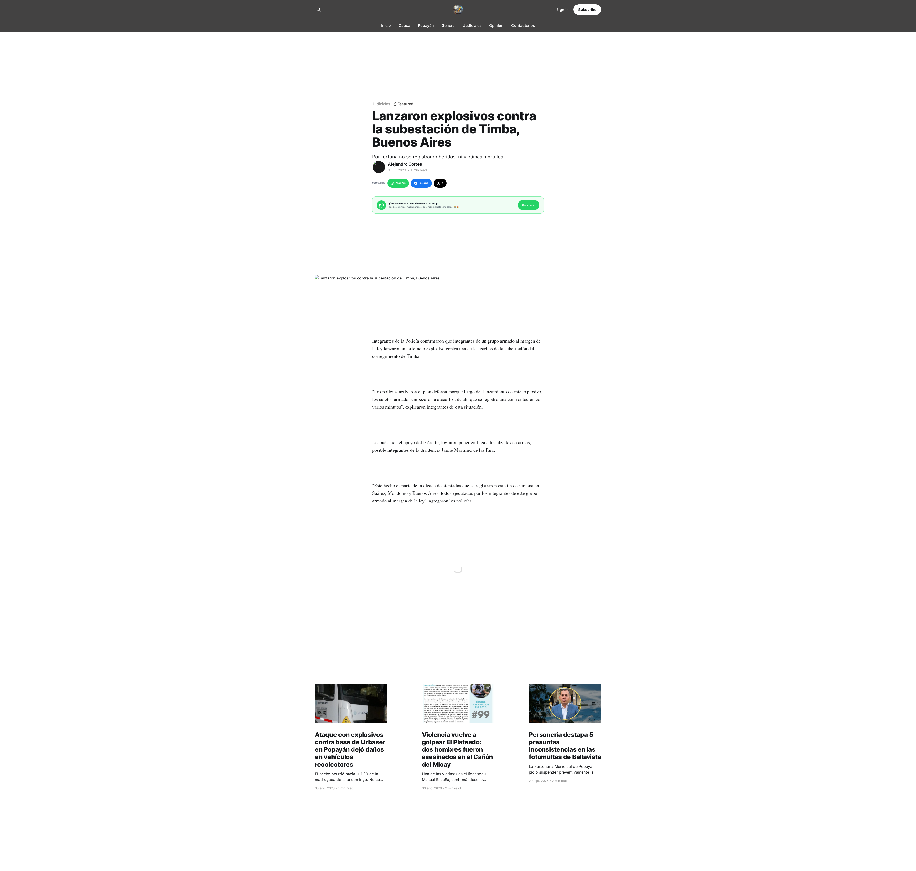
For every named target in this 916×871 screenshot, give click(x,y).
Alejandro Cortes (405, 164)
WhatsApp (401, 183)
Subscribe (587, 9)
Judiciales (472, 25)
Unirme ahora (528, 205)
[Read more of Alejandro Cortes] (378, 167)
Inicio (386, 25)
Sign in (562, 9)
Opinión (496, 25)
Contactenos (523, 25)
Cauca (404, 25)
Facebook (423, 183)
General (449, 25)
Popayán (426, 25)
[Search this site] (319, 9)
